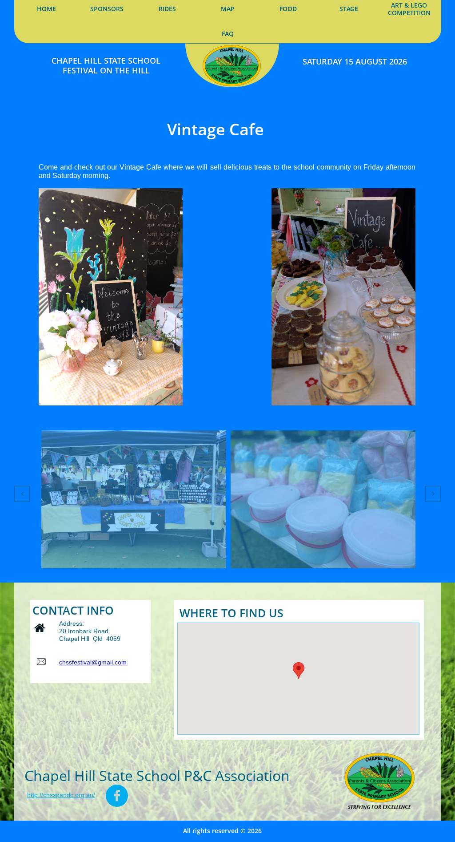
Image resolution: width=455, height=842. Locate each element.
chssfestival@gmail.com (93, 662)
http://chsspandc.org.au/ (61, 794)
